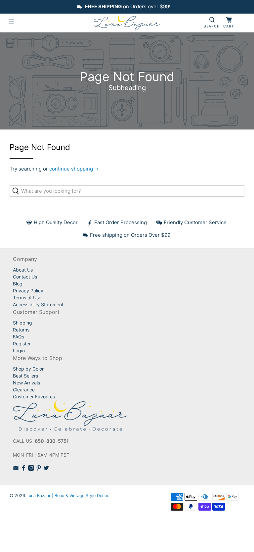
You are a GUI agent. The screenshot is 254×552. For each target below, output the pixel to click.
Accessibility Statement (38, 304)
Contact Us (25, 276)
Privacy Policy (28, 290)
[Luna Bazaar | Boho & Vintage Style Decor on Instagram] (31, 469)
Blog (17, 283)
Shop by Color (28, 369)
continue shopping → (74, 169)
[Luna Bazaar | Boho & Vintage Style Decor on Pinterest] (39, 469)
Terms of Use (27, 297)
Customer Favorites (34, 396)
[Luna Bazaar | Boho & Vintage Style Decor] (127, 23)
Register (22, 343)
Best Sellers (25, 375)
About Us (23, 270)
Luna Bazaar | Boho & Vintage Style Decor (67, 495)
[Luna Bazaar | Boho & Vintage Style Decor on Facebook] (23, 469)
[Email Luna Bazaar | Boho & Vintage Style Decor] (16, 469)
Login (19, 350)
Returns (21, 329)
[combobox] (127, 191)
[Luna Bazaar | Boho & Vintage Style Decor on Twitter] (46, 469)
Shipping (22, 323)
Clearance (24, 389)
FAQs (18, 336)
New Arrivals (26, 382)
